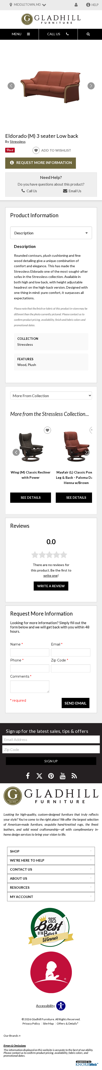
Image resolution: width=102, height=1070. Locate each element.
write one (50, 575)
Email (56, 644)
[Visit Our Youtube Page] (63, 776)
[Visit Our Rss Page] (74, 776)
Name (16, 644)
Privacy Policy (31, 1023)
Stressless (18, 141)
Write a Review (51, 586)
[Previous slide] (16, 452)
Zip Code (59, 660)
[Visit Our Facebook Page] (28, 776)
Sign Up (51, 761)
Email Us (74, 191)
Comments (20, 676)
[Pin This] (10, 151)
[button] (91, 85)
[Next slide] (86, 452)
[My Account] (76, 5)
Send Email (76, 703)
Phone (16, 660)
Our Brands (12, 1035)
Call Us (31, 191)
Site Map (48, 1023)
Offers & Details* (67, 1023)
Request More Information (44, 162)
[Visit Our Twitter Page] (40, 776)
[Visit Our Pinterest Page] (51, 776)
